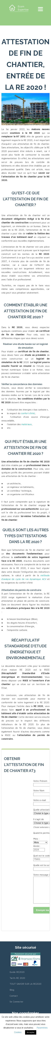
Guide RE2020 (17, 972)
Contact (14, 995)
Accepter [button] (31, 1032)
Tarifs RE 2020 (17, 978)
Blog (12, 989)
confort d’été (28, 413)
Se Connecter (16, 1001)
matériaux (26, 424)
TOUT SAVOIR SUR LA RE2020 (25, 984)
